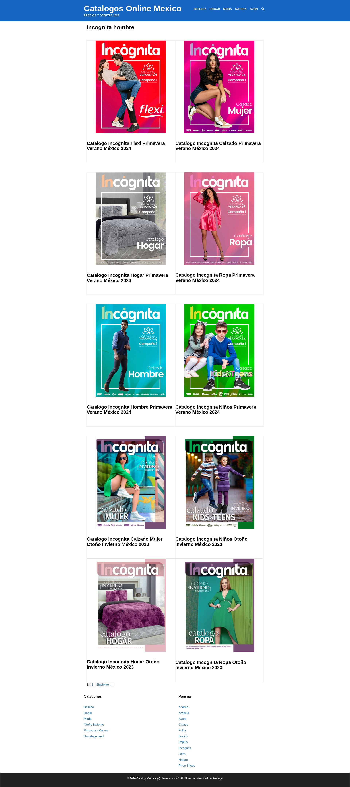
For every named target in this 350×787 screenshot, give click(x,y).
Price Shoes (187, 765)
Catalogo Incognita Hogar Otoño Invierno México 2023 (123, 664)
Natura (241, 9)
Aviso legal (216, 778)
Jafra (182, 754)
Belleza (200, 9)
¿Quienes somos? (168, 778)
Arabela (184, 713)
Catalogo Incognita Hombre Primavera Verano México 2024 (129, 409)
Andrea (183, 707)
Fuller (182, 730)
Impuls (183, 742)
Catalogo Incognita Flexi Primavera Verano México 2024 (126, 146)
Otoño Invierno (94, 724)
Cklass (183, 724)
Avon (254, 9)
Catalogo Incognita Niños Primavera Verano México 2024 (215, 409)
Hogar (215, 9)
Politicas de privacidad (194, 778)
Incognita (185, 748)
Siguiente (104, 684)
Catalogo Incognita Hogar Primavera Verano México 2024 (127, 277)
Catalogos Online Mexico (132, 8)
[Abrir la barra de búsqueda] (262, 9)
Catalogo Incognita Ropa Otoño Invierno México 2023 (210, 665)
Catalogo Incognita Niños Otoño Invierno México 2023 (211, 541)
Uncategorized (94, 736)
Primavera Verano (96, 730)
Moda (227, 9)
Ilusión (183, 736)
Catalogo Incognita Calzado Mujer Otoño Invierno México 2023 (124, 541)
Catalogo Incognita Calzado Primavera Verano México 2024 (218, 146)
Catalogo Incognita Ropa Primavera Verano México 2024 (215, 277)
